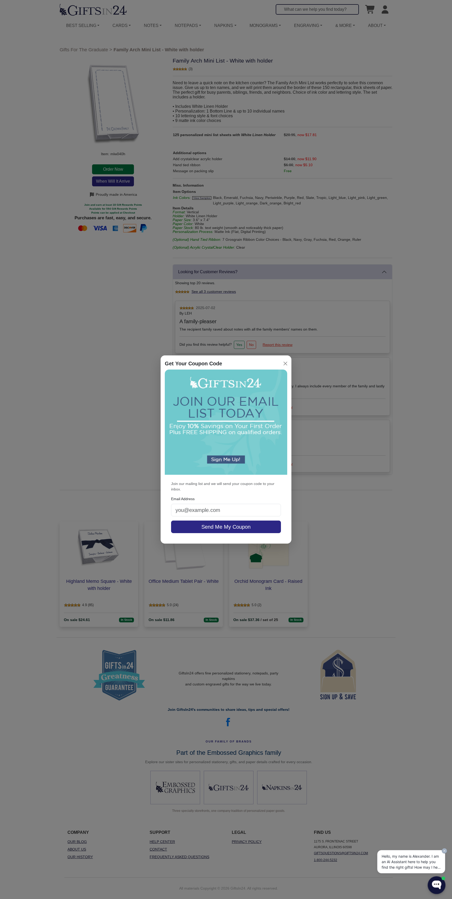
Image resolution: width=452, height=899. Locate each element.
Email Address (183, 499)
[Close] (285, 363)
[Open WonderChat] (436, 885)
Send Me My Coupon (226, 527)
